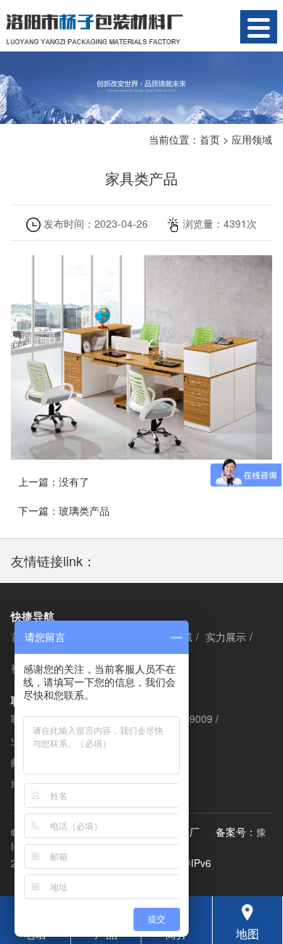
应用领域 (251, 139)
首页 (210, 139)
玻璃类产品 (84, 510)
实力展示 (225, 636)
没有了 (74, 481)
